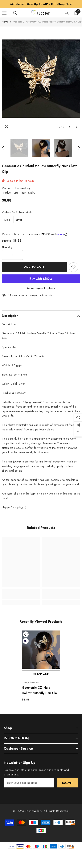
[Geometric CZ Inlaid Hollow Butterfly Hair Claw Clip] (41, 649)
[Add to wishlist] (73, 267)
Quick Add (41, 674)
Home (5, 21)
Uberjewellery (22, 188)
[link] (21, 596)
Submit (67, 783)
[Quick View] (26, 641)
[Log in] (67, 13)
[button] (69, 127)
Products (17, 21)
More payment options (41, 288)
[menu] (4, 12)
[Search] (15, 13)
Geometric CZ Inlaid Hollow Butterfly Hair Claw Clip (40, 690)
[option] (41, 4)
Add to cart (34, 267)
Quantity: (7, 247)
